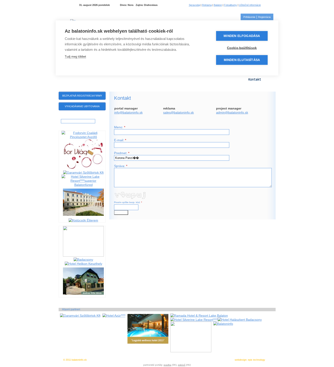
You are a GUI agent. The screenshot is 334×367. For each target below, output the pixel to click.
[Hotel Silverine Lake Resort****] (194, 319)
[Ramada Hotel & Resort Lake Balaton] (199, 315)
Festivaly (233, 79)
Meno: (119, 127)
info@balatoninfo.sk (128, 112)
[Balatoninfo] (223, 324)
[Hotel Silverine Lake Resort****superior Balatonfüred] (83, 185)
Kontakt (254, 79)
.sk (192, 112)
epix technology (256, 359)
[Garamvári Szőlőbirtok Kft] (83, 172)
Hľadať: (65, 117)
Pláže (212, 79)
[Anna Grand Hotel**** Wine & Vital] (83, 216)
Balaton (218, 5)
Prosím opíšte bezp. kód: (128, 202)
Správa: (120, 166)
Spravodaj (194, 5)
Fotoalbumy (230, 5)
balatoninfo (182, 112)
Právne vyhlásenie (169, 359)
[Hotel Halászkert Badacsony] (240, 319)
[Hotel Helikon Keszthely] (83, 263)
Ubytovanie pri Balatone (180, 79)
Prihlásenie (249, 17)
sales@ (168, 112)
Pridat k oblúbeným (146, 359)
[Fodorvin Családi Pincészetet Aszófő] (83, 137)
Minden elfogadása (242, 36)
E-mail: (120, 140)
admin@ (222, 112)
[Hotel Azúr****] (113, 315)
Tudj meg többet (75, 56)
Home (64, 79)
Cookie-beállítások (242, 48)
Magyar (267, 5)
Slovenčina (273, 5)
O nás (197, 359)
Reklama (207, 5)
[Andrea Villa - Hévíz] (83, 295)
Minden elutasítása (242, 60)
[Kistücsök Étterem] (83, 220)
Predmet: (121, 153)
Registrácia (264, 17)
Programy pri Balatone (93, 79)
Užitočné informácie (250, 5)
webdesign (241, 359)
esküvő (181, 365)
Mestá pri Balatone (135, 79)
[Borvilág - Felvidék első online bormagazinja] (83, 168)
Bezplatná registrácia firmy (82, 95)
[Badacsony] (83, 259)
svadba (167, 365)
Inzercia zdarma (125, 359)
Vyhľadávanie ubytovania (82, 106)
